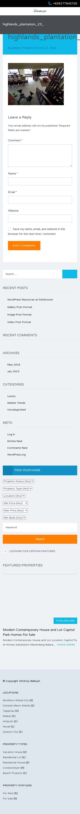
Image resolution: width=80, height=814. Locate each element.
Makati (7, 716)
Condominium (11, 767)
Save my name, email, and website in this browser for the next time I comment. (36, 231)
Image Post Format (19, 314)
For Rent (8, 793)
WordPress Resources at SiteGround (30, 299)
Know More (66, 644)
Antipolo (8, 721)
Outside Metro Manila (16, 705)
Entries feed (14, 441)
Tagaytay (9, 710)
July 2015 (13, 371)
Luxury (11, 396)
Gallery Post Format (19, 307)
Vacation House (13, 752)
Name (13, 173)
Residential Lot (12, 757)
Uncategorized (16, 409)
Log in (11, 434)
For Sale (8, 798)
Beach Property (13, 773)
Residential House (14, 762)
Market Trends (16, 402)
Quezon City (10, 731)
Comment (15, 140)
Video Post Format (19, 322)
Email (12, 192)
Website (13, 210)
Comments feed (17, 447)
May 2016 (13, 364)
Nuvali (6, 726)
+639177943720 (65, 3)
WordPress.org (16, 454)
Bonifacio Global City (16, 700)
